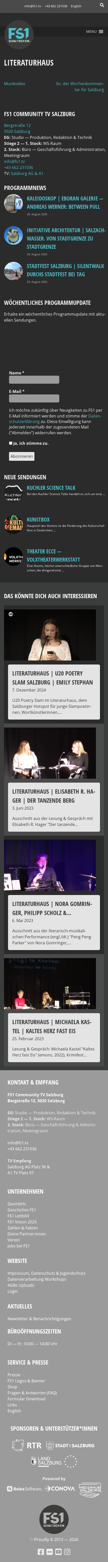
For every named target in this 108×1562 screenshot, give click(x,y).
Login (13, 1291)
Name (16, 373)
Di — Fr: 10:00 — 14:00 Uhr (33, 1344)
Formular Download (26, 1399)
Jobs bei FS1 (19, 1246)
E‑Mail (17, 391)
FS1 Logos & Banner (26, 1381)
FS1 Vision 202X (22, 1222)
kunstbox (38, 519)
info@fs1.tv (32, 6)
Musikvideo (14, 83)
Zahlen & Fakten (23, 1228)
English (76, 6)
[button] (91, 32)
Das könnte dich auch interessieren (50, 596)
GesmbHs (17, 1204)
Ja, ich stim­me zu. (30, 443)
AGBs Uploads (21, 1285)
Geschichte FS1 (22, 1210)
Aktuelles (20, 1306)
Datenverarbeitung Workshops (37, 1279)
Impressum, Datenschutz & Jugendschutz (46, 1273)
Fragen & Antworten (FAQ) (32, 1393)
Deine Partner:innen (27, 1234)
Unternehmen (25, 1191)
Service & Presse (28, 1362)
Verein (14, 1240)
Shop (12, 1387)
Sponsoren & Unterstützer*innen (54, 1428)
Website (17, 1260)
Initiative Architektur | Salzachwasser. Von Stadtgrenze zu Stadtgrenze (66, 238)
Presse (14, 1375)
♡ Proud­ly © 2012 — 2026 (54, 1539)
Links (12, 1405)
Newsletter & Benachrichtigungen (39, 1318)
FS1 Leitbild (18, 1216)
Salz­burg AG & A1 (27, 173)
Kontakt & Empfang (33, 1082)
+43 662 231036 (56, 6)
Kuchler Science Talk (51, 487)
